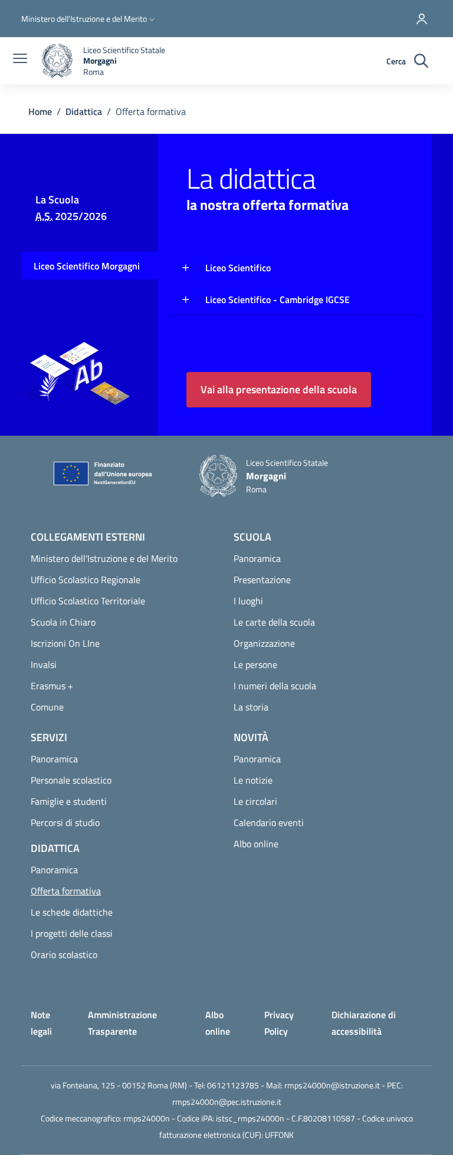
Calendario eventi (269, 822)
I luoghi (248, 601)
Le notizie (253, 780)
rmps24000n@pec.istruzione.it (226, 1101)
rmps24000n (146, 1118)
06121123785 (233, 1085)
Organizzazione (264, 643)
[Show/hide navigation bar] (20, 59)
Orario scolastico (64, 954)
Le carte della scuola (274, 622)
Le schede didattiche (72, 912)
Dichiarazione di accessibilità (363, 1023)
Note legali (41, 1023)
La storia (251, 707)
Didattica (83, 111)
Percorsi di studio (65, 822)
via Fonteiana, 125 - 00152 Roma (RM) (119, 1085)
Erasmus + (52, 686)
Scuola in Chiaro (63, 622)
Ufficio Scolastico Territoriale (88, 601)
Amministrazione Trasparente (122, 1023)
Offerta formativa (95, 890)
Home (40, 111)
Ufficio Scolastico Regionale (85, 579)
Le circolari (255, 801)
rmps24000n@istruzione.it (332, 1085)
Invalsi (44, 664)
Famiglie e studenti (69, 801)
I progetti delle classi (72, 933)
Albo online (256, 844)
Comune (47, 707)
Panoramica (257, 558)
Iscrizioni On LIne (65, 643)
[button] (89, 19)
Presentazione (262, 579)
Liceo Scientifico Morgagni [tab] (87, 266)
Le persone (255, 664)
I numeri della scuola (275, 686)
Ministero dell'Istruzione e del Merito (104, 558)
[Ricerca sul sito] (421, 61)
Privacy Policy (279, 1023)
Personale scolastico (71, 780)
